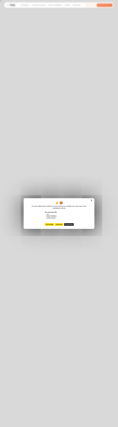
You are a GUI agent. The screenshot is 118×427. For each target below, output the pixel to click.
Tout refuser (59, 224)
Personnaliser (69, 224)
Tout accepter (49, 224)
